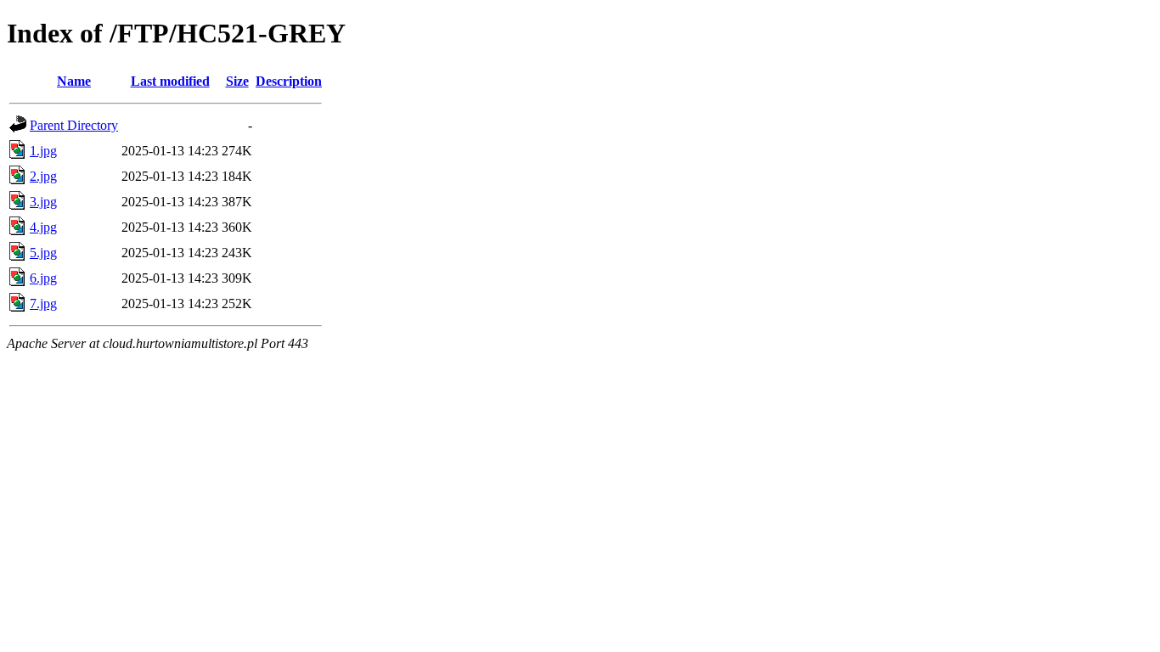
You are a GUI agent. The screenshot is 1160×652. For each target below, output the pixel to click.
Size (237, 81)
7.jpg (43, 303)
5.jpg (43, 252)
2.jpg (43, 176)
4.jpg (43, 227)
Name (74, 81)
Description (289, 81)
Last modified (170, 81)
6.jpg (43, 278)
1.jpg (43, 150)
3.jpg (43, 201)
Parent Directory (74, 125)
